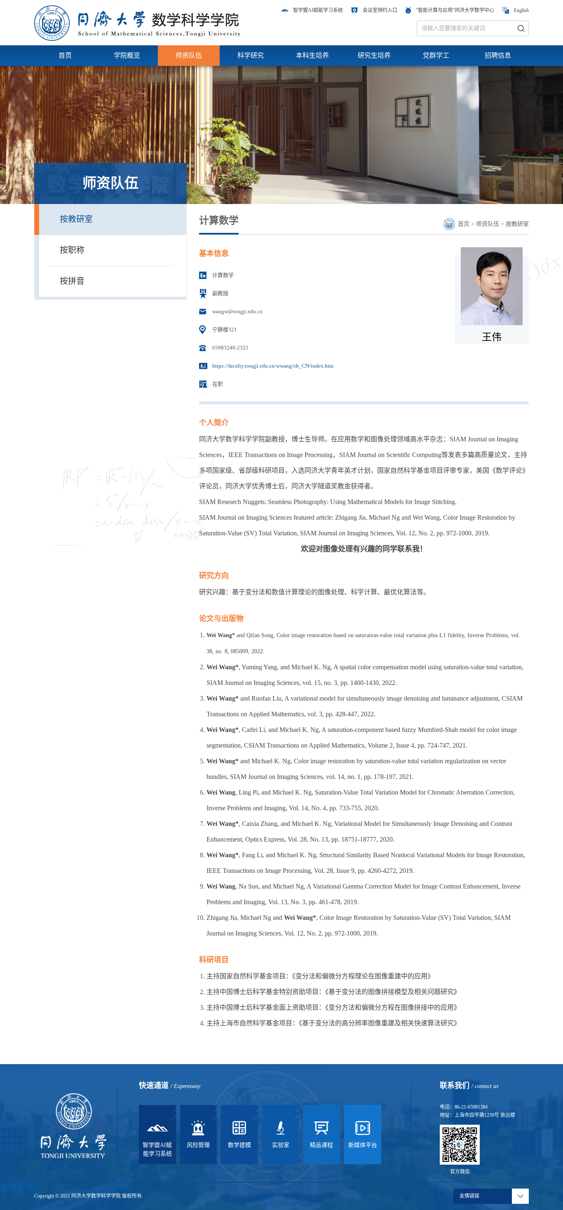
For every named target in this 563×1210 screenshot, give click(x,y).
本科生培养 (312, 55)
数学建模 (239, 1145)
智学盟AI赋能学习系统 (318, 10)
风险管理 (198, 1145)
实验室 (280, 1145)
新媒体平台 (362, 1145)
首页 (65, 55)
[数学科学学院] (137, 22)
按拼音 (72, 281)
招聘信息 (498, 55)
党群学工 (436, 55)
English (521, 10)
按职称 (72, 250)
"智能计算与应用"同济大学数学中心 (455, 10)
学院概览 (127, 55)
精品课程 (321, 1145)
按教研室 (76, 219)
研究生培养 (374, 55)
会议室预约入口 (380, 10)
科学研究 (250, 55)
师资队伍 (189, 55)
